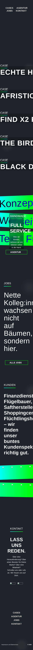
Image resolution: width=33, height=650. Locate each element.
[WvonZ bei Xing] (21, 630)
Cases (9, 8)
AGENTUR (15, 252)
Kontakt (21, 10)
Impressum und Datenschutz (9, 644)
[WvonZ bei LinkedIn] (16, 630)
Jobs (10, 10)
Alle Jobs (16, 362)
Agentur (21, 8)
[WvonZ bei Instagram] (12, 630)
